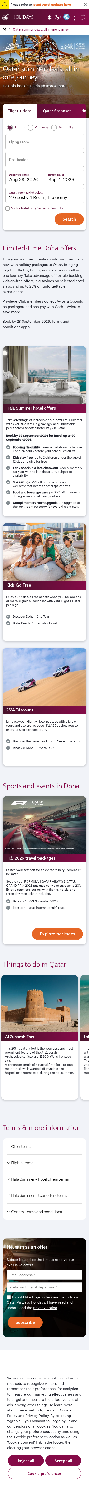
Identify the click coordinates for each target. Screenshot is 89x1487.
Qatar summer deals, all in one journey (41, 29)
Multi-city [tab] (65, 127)
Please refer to (40, 4)
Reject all (26, 1461)
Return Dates (56, 174)
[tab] (20, 111)
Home (4, 29)
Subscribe (25, 1322)
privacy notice (45, 1308)
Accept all (63, 1461)
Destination (18, 159)
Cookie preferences (44, 1473)
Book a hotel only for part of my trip (37, 208)
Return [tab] (19, 127)
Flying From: (19, 142)
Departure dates (19, 174)
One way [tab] (41, 127)
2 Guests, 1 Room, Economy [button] (38, 197)
